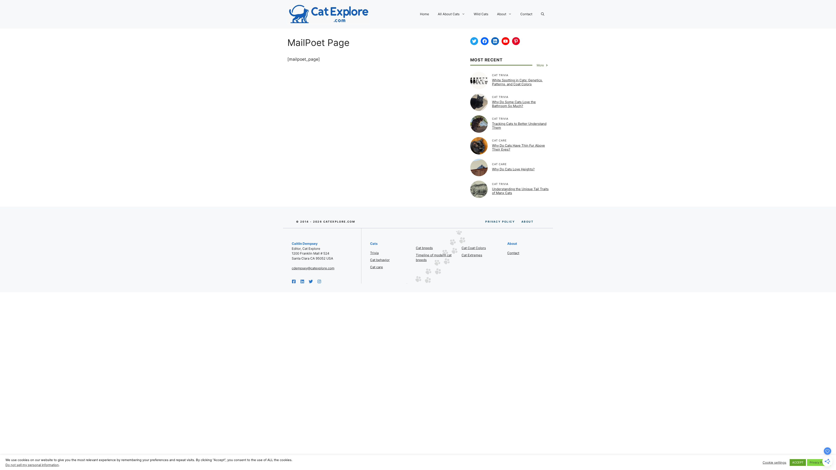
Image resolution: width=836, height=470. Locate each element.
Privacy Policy (819, 462)
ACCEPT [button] (797, 462)
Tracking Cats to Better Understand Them (519, 126)
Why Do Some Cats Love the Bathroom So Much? (514, 104)
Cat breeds (424, 248)
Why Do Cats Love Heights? (513, 169)
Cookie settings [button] (774, 463)
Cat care (376, 267)
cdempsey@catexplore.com (313, 268)
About (501, 14)
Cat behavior (380, 260)
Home (424, 14)
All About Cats (449, 14)
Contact (526, 14)
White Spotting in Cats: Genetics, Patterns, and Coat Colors (517, 82)
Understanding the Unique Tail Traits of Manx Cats (520, 191)
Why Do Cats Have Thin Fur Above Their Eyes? (518, 147)
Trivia (374, 253)
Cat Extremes (472, 255)
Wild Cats (481, 14)
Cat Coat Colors (474, 248)
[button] (543, 14)
